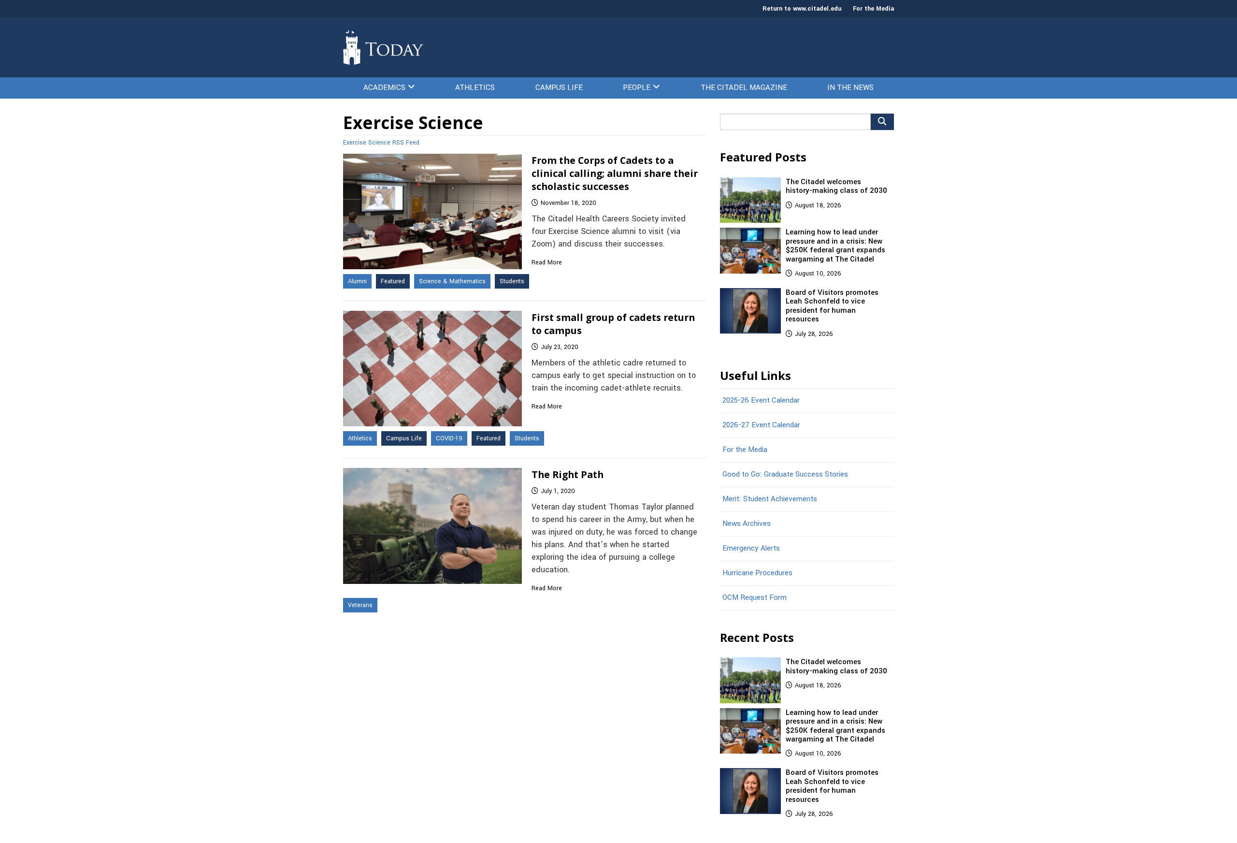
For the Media (873, 8)
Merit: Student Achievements (769, 499)
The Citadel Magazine (744, 87)
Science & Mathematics (452, 281)
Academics (384, 87)
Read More (547, 262)
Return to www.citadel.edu (801, 8)
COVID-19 (449, 438)
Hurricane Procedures (757, 572)
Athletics (475, 87)
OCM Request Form (754, 597)
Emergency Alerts (751, 548)
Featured (393, 281)
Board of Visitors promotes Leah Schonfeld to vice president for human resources (832, 305)
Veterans (360, 605)
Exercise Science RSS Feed (381, 142)
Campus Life (559, 87)
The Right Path (568, 474)
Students (512, 281)
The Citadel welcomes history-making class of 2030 (836, 186)
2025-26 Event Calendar (761, 400)
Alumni (357, 281)
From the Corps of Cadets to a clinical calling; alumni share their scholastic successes (615, 173)
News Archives (746, 523)
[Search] (882, 122)
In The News (850, 87)
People (636, 87)
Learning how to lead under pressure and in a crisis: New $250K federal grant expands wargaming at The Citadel (835, 245)
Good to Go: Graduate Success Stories (785, 474)
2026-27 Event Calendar (761, 425)
